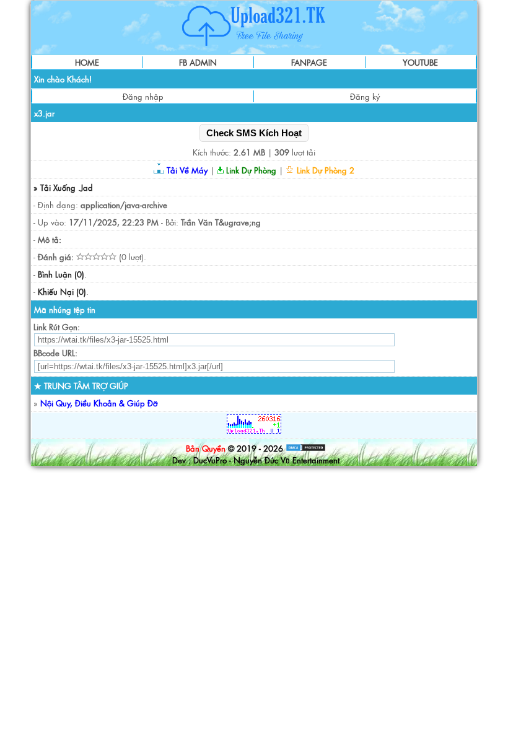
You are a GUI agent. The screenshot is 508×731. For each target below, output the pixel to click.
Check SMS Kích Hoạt (254, 133)
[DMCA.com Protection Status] (306, 448)
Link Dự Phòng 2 (324, 170)
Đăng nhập (143, 96)
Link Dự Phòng (250, 170)
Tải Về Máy (186, 170)
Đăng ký (365, 96)
